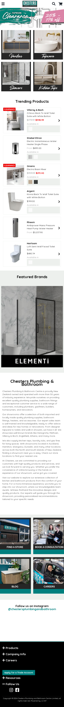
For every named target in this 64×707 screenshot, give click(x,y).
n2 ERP (43, 701)
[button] (3, 4)
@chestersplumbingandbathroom (32, 609)
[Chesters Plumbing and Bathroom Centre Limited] (28, 4)
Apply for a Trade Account (18, 672)
